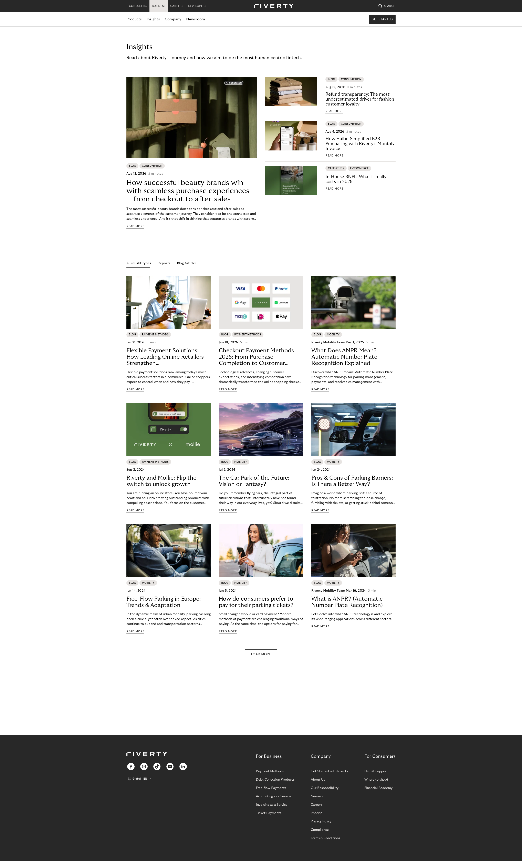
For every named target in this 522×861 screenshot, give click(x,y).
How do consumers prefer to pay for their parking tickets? (256, 602)
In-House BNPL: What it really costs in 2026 (355, 179)
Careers (316, 804)
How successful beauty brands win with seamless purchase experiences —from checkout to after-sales (187, 191)
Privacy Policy (321, 821)
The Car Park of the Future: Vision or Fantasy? (254, 481)
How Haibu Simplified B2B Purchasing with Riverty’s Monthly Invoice (360, 143)
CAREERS (176, 6)
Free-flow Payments (271, 788)
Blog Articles (187, 263)
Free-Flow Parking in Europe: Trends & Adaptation (163, 602)
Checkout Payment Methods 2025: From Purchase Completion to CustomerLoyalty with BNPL (256, 357)
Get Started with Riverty (329, 771)
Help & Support (376, 771)
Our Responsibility (324, 788)
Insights (153, 19)
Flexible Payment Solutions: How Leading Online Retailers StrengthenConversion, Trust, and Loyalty (166, 357)
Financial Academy (378, 788)
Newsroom (195, 19)
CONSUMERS (138, 6)
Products (134, 19)
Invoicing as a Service (272, 804)
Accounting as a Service (273, 796)
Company (173, 19)
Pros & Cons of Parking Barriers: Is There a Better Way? (352, 481)
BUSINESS (158, 6)
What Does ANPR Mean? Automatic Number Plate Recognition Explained (344, 357)
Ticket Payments (268, 813)
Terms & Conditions (325, 838)
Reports (164, 263)
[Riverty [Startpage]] (272, 6)
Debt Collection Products (275, 779)
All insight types (138, 263)
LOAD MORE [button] (261, 654)
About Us (318, 779)
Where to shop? (376, 779)
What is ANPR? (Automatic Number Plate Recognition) (347, 602)
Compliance (320, 829)
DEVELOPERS (197, 6)
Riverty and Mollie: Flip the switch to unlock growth (161, 481)
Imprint (316, 813)
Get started (382, 19)
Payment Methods (270, 771)
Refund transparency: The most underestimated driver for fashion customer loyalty (359, 99)
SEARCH (390, 6)
